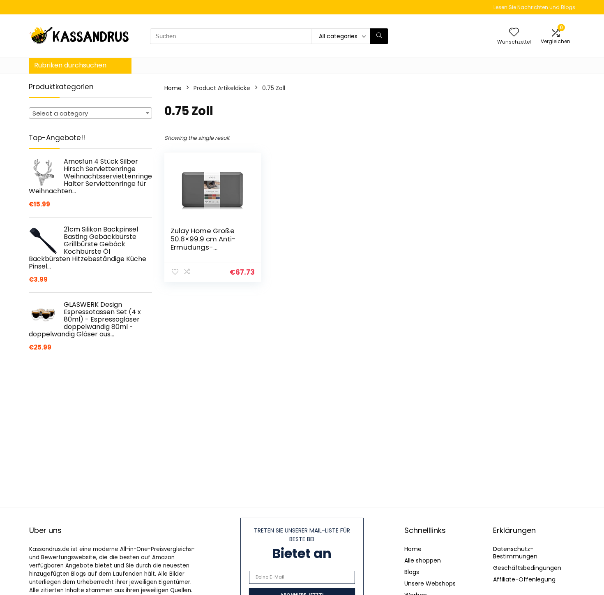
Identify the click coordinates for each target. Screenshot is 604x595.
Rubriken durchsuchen (70, 65)
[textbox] (90, 113)
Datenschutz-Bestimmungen (515, 552)
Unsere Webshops (430, 583)
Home (173, 88)
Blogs (411, 572)
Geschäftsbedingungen (527, 568)
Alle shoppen (422, 560)
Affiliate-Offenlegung (524, 579)
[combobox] (90, 113)
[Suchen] (379, 36)
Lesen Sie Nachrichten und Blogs (534, 7)
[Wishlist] (514, 32)
